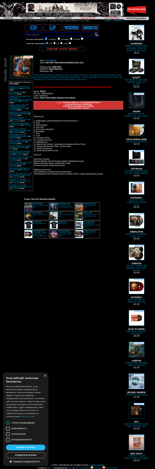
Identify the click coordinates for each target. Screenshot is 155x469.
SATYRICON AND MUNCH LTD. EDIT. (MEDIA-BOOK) (136, 162)
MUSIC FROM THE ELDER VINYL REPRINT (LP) (136, 415)
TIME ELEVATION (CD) (90, 205)
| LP (57, 43)
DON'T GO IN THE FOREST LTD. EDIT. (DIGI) (136, 105)
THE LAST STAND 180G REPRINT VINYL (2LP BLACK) (136, 258)
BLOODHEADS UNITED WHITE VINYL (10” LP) (91, 224)
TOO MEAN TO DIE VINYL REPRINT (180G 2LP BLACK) (136, 72)
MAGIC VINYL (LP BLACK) (90, 232)
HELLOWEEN (50, 61)
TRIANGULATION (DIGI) (136, 134)
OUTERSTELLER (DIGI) (136, 385)
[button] (25, 461)
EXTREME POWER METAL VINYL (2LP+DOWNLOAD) (39, 233)
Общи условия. (28, 416)
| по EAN (76, 39)
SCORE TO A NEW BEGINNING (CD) (90, 214)
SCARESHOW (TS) (39, 222)
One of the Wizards (82, 468)
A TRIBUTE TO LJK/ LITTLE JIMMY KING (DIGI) (136, 447)
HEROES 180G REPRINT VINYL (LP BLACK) (136, 354)
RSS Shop (97, 468)
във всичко (39, 39)
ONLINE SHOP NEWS (62, 49)
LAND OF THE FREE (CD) (65, 214)
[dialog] (25, 419)
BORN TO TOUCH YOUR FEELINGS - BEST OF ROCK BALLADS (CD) (136, 38)
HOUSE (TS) (62, 222)
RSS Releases (111, 468)
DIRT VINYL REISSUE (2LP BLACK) (136, 323)
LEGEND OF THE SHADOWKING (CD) (65, 205)
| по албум (65, 39)
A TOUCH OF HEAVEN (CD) (41, 205)
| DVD (65, 43)
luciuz (49, 468)
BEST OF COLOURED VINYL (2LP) (136, 225)
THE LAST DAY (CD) (40, 213)
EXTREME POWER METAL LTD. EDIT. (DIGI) (65, 233)
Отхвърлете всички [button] (26, 455)
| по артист (52, 39)
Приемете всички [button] (25, 447)
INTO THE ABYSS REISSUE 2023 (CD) (136, 291)
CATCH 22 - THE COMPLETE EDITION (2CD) (136, 194)
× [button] (45, 376)
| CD (50, 43)
